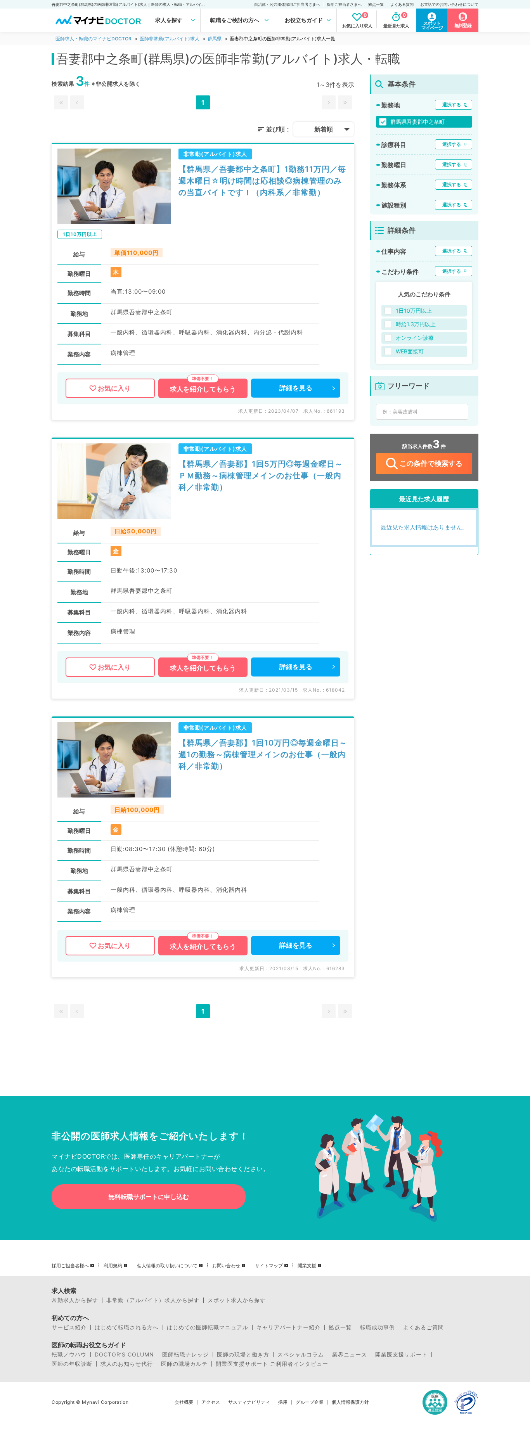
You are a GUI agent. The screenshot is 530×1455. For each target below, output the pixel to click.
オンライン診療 (415, 337)
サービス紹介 (69, 1327)
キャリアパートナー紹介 (288, 1327)
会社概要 (184, 1402)
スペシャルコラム (300, 1354)
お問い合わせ (226, 1265)
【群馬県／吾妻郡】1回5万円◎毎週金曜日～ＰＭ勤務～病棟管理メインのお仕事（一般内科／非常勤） (260, 475)
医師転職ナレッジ (185, 1354)
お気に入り (114, 388)
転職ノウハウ (69, 1354)
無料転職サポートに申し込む (148, 1197)
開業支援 (307, 1265)
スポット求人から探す (237, 1300)
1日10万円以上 (414, 310)
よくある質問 (402, 4)
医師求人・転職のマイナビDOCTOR (93, 39)
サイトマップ (269, 1265)
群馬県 (215, 39)
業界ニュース (349, 1354)
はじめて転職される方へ (127, 1327)
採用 (283, 1402)
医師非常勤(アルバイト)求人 (169, 39)
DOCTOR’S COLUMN (124, 1354)
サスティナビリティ (249, 1402)
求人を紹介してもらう (203, 389)
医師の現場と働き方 (243, 1354)
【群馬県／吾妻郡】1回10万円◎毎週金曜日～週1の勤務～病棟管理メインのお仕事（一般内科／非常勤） (262, 754)
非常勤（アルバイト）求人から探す (152, 1300)
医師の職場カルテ (184, 1364)
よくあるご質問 (423, 1327)
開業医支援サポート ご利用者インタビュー (272, 1364)
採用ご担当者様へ (70, 1265)
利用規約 (113, 1265)
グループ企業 (310, 1402)
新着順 (323, 129)
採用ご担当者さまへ (344, 4)
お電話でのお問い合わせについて (449, 4)
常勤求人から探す (75, 1300)
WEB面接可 (410, 351)
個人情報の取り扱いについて (167, 1265)
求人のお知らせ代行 (126, 1364)
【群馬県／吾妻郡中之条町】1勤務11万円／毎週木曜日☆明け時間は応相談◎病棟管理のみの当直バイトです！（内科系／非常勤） (262, 180)
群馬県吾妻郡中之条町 (417, 121)
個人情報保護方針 (350, 1402)
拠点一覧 (376, 4)
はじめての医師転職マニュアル (207, 1327)
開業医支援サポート (401, 1354)
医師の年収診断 (72, 1364)
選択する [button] (451, 104)
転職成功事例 (377, 1327)
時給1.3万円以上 (416, 324)
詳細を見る (295, 388)
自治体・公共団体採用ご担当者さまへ (287, 4)
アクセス (210, 1402)
